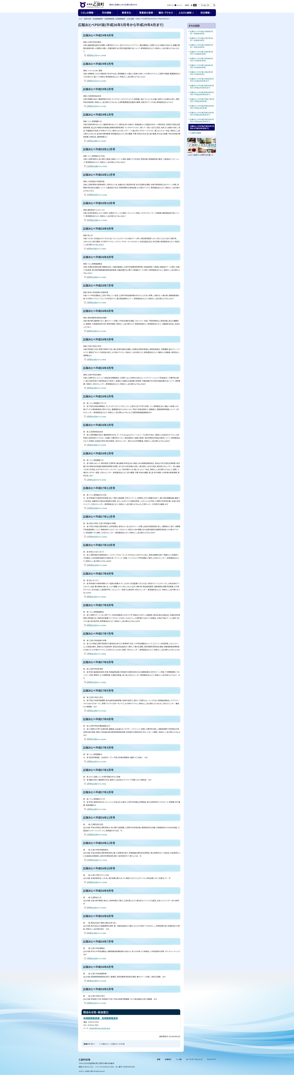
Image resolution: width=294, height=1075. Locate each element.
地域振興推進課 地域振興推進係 (115, 18)
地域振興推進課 (98, 18)
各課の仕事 (87, 18)
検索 (214, 5)
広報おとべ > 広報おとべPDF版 (112, 1044)
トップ (80, 18)
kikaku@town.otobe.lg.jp (99, 1028)
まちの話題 (130, 18)
